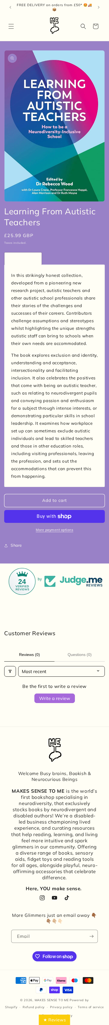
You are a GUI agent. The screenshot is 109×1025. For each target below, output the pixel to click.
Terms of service (91, 1007)
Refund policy (34, 1007)
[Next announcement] (99, 7)
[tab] (23, 258)
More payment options (54, 530)
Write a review (54, 698)
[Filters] (10, 671)
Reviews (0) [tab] (29, 654)
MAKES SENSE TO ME (52, 1000)
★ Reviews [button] (54, 1019)
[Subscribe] (91, 936)
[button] (11, 26)
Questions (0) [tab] (80, 654)
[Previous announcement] (10, 7)
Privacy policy (61, 1007)
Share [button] (16, 545)
